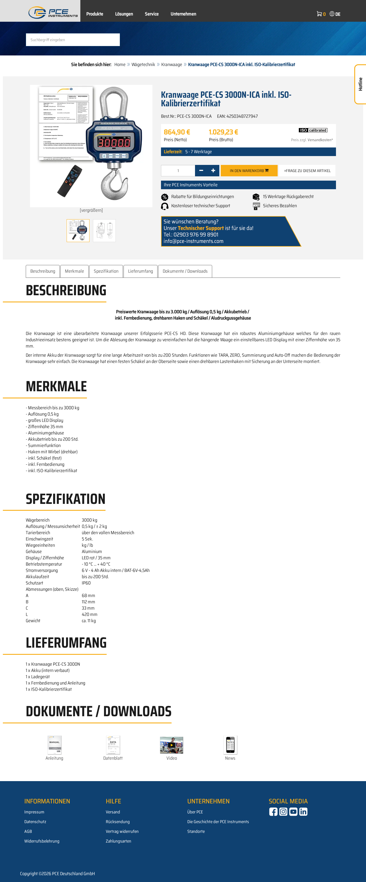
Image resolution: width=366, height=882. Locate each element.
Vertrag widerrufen (122, 831)
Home (120, 64)
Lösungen (124, 13)
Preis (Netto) (175, 140)
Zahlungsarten (118, 841)
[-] (201, 170)
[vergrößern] (91, 210)
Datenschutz (35, 821)
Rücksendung (118, 821)
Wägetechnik (143, 64)
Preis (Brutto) (221, 140)
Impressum (34, 812)
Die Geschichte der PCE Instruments (218, 821)
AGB (28, 831)
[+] (213, 170)
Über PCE (195, 812)
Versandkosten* (320, 140)
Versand (113, 812)
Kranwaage (171, 64)
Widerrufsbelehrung (41, 841)
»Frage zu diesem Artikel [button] (307, 170)
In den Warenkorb (247, 170)
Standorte (196, 831)
